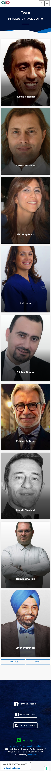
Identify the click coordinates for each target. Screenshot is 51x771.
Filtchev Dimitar (25, 372)
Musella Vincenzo (25, 96)
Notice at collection (12, 768)
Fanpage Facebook (27, 704)
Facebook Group (27, 715)
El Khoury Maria (25, 234)
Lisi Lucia (25, 303)
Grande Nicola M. (25, 510)
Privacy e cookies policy (30, 746)
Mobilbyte (31, 755)
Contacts (14, 746)
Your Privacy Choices (15, 764)
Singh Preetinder (25, 647)
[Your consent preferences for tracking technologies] (46, 768)
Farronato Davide (25, 165)
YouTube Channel (28, 725)
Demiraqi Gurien (25, 578)
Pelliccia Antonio (25, 441)
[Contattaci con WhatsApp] (25, 740)
